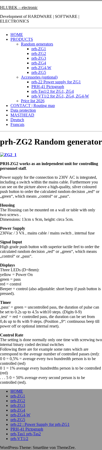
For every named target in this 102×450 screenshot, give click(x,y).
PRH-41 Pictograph (47, 86)
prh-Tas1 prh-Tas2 (25, 434)
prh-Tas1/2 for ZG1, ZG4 (52, 91)
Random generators (37, 44)
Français (17, 124)
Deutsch (17, 119)
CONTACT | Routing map (32, 105)
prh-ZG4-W (41, 67)
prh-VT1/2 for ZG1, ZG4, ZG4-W (60, 96)
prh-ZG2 (38, 53)
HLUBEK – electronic (19, 7)
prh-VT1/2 (19, 438)
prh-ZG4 (38, 63)
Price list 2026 (32, 101)
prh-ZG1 (38, 49)
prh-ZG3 (38, 58)
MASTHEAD (22, 115)
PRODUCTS (21, 39)
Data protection (23, 110)
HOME (16, 34)
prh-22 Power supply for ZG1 (56, 82)
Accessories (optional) (39, 77)
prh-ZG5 (38, 72)
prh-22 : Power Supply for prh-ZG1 (40, 424)
